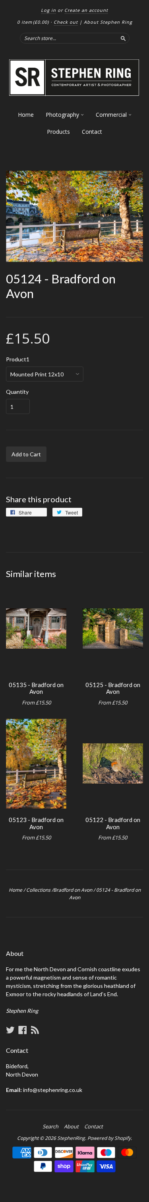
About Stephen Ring (108, 22)
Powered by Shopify (109, 1138)
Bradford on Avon (72, 890)
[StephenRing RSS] (35, 1030)
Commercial (112, 114)
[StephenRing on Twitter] (10, 1030)
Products (58, 131)
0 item (33, 22)
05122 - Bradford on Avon (112, 823)
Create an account (86, 10)
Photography (63, 114)
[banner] (74, 78)
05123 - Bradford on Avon (36, 823)
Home (26, 114)
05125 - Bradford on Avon (112, 688)
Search (50, 1126)
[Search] (123, 38)
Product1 (17, 359)
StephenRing (71, 1138)
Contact (92, 131)
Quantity (17, 391)
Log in (48, 10)
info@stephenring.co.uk (52, 1089)
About (71, 1126)
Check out (66, 22)
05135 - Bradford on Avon (36, 688)
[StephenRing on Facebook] (22, 1030)
